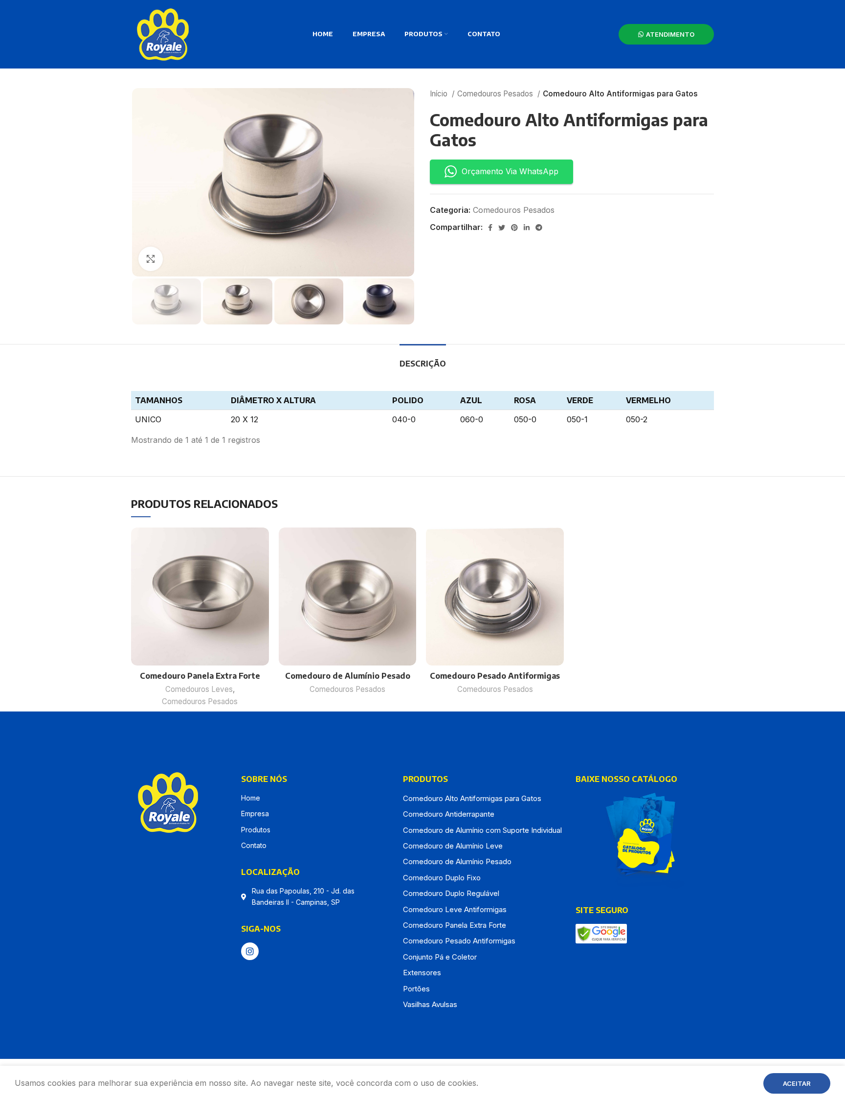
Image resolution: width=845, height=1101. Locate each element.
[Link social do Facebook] (490, 227)
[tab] (423, 359)
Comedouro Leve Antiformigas (455, 909)
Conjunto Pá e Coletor (440, 957)
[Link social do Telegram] (539, 227)
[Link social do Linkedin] (527, 227)
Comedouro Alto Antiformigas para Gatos (472, 798)
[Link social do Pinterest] (514, 227)
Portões (416, 988)
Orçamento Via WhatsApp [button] (510, 171)
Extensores (422, 972)
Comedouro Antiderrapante (448, 814)
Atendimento (670, 34)
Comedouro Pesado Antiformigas (495, 676)
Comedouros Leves (199, 689)
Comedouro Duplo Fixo (442, 877)
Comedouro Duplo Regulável (451, 893)
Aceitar (797, 1083)
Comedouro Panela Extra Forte (200, 676)
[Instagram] (250, 951)
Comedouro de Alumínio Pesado (347, 676)
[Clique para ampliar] (150, 259)
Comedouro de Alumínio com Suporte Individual (482, 830)
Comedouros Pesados (496, 93)
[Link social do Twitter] (501, 227)
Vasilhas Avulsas (430, 1004)
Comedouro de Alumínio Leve (453, 845)
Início (439, 93)
